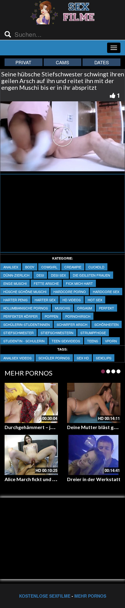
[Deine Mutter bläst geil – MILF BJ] (93, 403)
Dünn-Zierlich (16, 275)
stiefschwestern (57, 332)
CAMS (62, 62)
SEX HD (83, 357)
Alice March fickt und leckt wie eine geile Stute (56, 479)
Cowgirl (49, 266)
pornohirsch (77, 316)
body (29, 266)
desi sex (58, 275)
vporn (111, 340)
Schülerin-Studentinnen (26, 324)
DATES (101, 62)
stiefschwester (18, 332)
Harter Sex (45, 299)
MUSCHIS (62, 308)
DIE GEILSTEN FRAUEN (91, 275)
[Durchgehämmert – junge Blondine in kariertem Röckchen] (31, 403)
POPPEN (51, 316)
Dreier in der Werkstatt (93, 479)
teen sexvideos (66, 340)
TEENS (92, 340)
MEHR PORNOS (90, 596)
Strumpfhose (93, 332)
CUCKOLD (96, 266)
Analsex (10, 266)
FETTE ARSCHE (46, 283)
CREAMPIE (72, 266)
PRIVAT (23, 62)
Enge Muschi (15, 283)
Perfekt (106, 308)
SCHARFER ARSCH (72, 324)
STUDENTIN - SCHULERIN (24, 340)
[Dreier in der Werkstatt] (93, 455)
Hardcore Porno (69, 291)
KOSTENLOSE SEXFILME (44, 596)
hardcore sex (106, 291)
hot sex (95, 299)
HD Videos (71, 299)
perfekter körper (20, 316)
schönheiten (106, 324)
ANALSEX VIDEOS (17, 357)
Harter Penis (15, 299)
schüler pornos (54, 357)
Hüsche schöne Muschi (24, 291)
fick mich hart (79, 283)
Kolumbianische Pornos (25, 308)
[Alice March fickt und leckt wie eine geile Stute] (31, 455)
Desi (40, 275)
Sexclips (103, 357)
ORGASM (84, 308)
